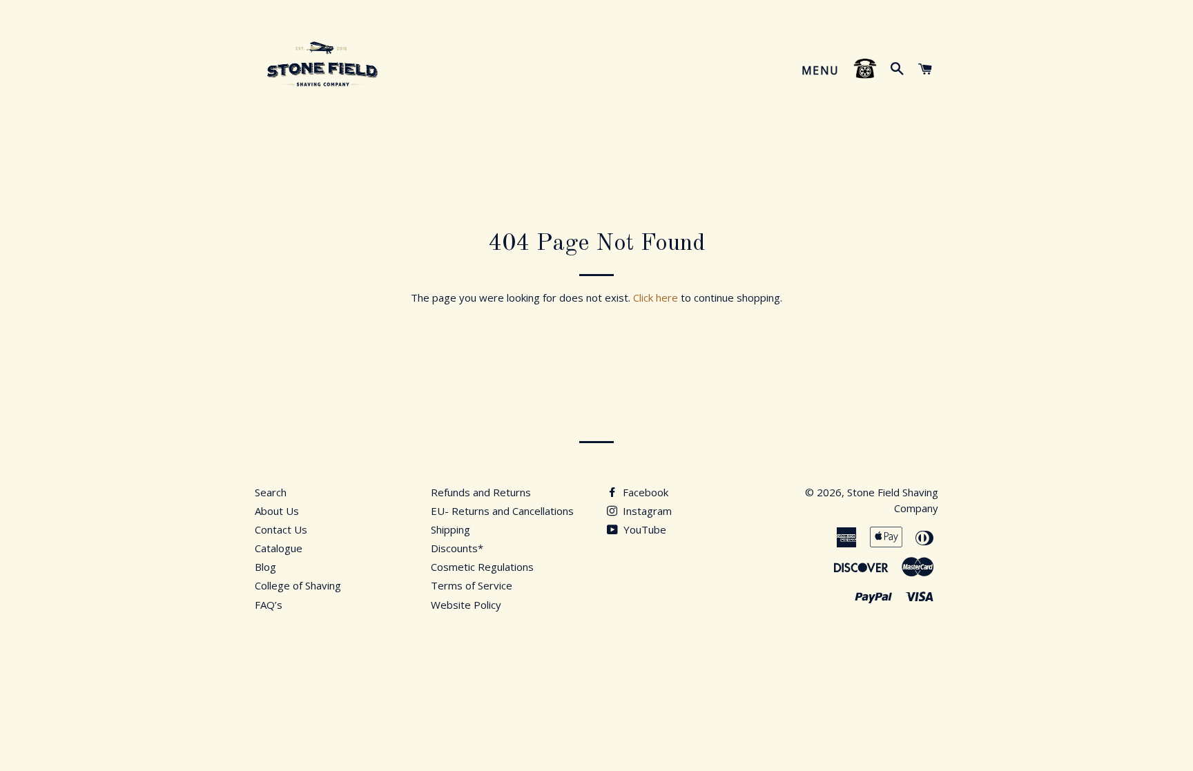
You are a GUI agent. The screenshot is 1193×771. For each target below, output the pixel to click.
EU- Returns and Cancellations (502, 511)
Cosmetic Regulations (482, 567)
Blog (265, 567)
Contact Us (281, 529)
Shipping (450, 529)
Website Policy (466, 605)
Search (271, 492)
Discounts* (457, 548)
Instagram (646, 511)
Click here (655, 297)
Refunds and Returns (481, 492)
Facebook (644, 492)
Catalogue (278, 548)
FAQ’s (268, 605)
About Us (277, 511)
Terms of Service (471, 585)
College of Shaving (298, 585)
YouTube (643, 529)
